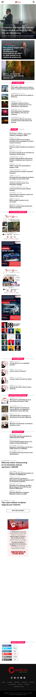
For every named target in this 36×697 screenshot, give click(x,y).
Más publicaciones (18, 510)
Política (20, 684)
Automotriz (12, 684)
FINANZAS (24, 682)
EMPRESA (17, 682)
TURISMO (31, 682)
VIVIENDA (9, 682)
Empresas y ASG (19, 686)
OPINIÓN (27, 684)
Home (3, 682)
